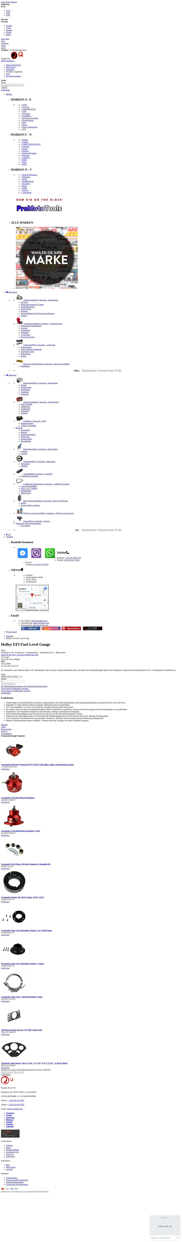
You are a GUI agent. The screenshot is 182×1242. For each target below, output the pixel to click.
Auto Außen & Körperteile (31, 349)
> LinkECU (25, 158)
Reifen (23, 503)
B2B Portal (10, 1156)
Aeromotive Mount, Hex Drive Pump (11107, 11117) (22, 897)
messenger (5, 39)
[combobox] (12, 85)
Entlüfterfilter (26, 491)
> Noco (24, 162)
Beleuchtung (26, 354)
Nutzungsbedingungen (15, 1182)
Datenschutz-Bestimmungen (17, 1184)
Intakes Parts (26, 493)
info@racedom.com (40, 625)
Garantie (9, 1169)
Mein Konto (10, 67)
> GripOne (25, 146)
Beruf (8, 1148)
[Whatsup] (50, 559)
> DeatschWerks (27, 120)
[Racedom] (29, 59)
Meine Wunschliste (13, 65)
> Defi (23, 123)
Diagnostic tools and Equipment (28, 523)
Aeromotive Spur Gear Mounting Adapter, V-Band (22, 964)
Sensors (36, 521)
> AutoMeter (26, 116)
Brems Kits (25, 437)
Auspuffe (37, 474)
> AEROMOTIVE (28, 109)
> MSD (24, 160)
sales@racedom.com (39, 621)
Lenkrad (24, 328)
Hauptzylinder (26, 439)
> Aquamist (25, 114)
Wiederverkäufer (12, 1150)
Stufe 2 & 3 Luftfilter (29, 488)
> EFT (23, 129)
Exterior (24, 316)
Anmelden (10, 69)
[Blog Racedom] (93, 630)
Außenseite (39, 345)
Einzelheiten (6, 693)
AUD (8, 11)
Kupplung (25, 392)
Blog (8, 1165)
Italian (8, 35)
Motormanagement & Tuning (32, 305)
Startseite (9, 636)
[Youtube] (71, 630)
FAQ (8, 74)
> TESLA (25, 190)
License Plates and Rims (30, 505)
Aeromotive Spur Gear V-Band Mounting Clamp (21, 997)
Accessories (25, 335)
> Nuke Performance (29, 175)
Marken (9, 94)
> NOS (23, 164)
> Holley (24, 149)
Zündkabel (25, 411)
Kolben (24, 385)
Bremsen (24, 311)
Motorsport (12, 292)
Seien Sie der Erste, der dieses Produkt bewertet (19, 655)
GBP (8, 13)
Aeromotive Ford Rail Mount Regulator (18, 798)
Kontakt (9, 537)
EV (9, 535)
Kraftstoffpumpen (28, 307)
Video (3, 727)
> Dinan (24, 125)
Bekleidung (25, 366)
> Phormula (25, 177)
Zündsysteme (26, 309)
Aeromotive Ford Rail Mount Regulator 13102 (20, 831)
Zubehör (24, 413)
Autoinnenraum (42, 324)
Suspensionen (26, 347)
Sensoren (24, 302)
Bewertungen (6, 729)
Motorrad (12, 375)
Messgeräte (39, 462)
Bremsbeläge (26, 441)
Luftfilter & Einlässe (46, 484)
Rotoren (24, 432)
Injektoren (25, 394)
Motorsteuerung (27, 423)
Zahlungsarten (11, 1178)
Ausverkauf (12, 632)
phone (3, 48)
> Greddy (24, 142)
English (9, 26)
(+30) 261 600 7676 (73, 558)
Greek (8, 28)
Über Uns (10, 1154)
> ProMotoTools (27, 181)
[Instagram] (51, 630)
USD (8, 15)
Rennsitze (24, 333)
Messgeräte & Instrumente (31, 326)
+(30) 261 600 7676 (16, 1105)
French (8, 32)
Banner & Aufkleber (46, 364)
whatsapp (4, 43)
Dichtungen (25, 390)
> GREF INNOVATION (30, 144)
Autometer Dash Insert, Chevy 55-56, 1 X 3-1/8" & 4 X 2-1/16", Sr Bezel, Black (34, 1063)
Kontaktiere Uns (12, 1152)
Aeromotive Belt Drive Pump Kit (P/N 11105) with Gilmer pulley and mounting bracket (37, 765)
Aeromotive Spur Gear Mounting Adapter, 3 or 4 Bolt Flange (26, 930)
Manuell (4, 725)
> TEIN (24, 188)
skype (3, 46)
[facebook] (31, 630)
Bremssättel (25, 430)
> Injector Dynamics (29, 153)
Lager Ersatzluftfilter (29, 486)
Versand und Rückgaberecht (17, 1180)
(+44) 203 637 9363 (72, 560)
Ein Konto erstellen (13, 76)
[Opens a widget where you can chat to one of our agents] (165, 1228)
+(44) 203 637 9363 (16, 1100)
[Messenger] (22, 559)
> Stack (24, 186)
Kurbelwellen (26, 387)
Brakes (23, 356)
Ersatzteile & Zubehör (29, 476)
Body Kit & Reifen (45, 501)
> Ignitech (25, 151)
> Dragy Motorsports (29, 127)
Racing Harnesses (28, 337)
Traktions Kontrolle (28, 426)
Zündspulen (25, 407)
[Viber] (36, 559)
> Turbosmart (26, 193)
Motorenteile (40, 383)
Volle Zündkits (26, 404)
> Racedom (25, 184)
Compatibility (6, 734)
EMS (34, 421)
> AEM (24, 105)
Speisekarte (5, 90)
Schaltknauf (25, 330)
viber (3, 41)
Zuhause (9, 1145)
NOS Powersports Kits (48, 513)
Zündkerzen (25, 409)
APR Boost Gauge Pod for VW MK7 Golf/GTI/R (21, 1030)
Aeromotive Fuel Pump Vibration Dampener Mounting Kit (25, 864)
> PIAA (24, 179)
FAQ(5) (4, 731)
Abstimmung (40, 300)
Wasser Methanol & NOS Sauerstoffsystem (38, 313)
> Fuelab (24, 140)
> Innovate (25, 155)
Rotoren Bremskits (28, 435)
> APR (23, 111)
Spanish (9, 30)
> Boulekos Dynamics (29, 118)
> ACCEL (25, 107)
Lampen (24, 451)
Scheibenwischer (27, 352)
